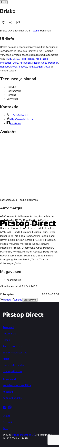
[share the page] (10, 22)
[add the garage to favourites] (3, 22)
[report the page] (18, 22)
